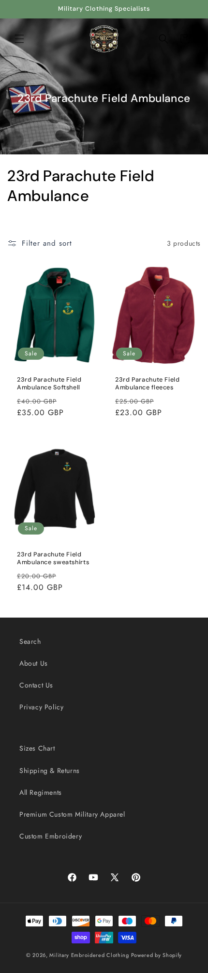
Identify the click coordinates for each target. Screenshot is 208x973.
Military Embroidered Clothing (89, 955)
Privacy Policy (41, 707)
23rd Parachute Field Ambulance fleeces (147, 383)
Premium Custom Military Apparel (72, 814)
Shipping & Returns (49, 770)
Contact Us (36, 685)
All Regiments (40, 792)
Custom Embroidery (50, 836)
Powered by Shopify (156, 955)
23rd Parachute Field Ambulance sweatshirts (53, 558)
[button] (19, 39)
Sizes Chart (37, 748)
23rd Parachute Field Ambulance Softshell (49, 383)
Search (30, 641)
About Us (33, 663)
